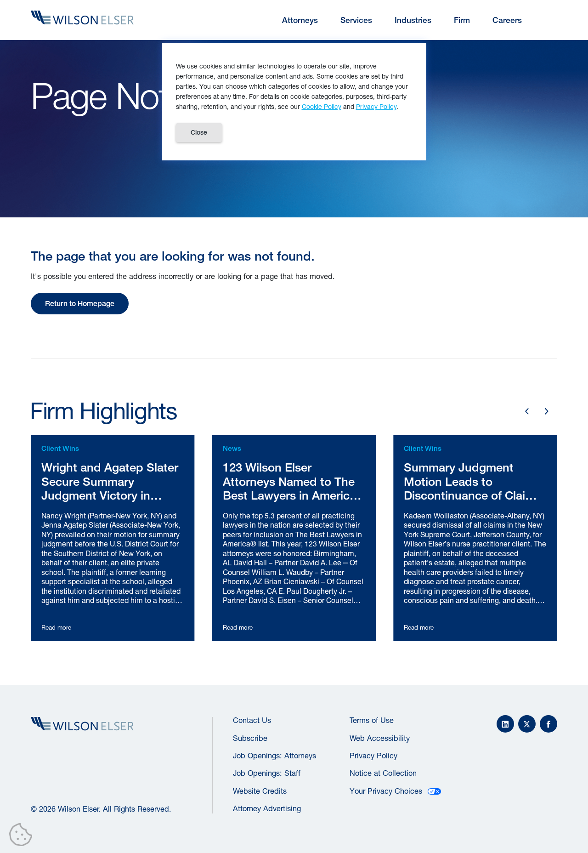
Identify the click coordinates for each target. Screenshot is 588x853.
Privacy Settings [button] (23, 836)
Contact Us (252, 720)
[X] (527, 724)
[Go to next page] (547, 411)
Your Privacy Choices (386, 791)
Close (199, 132)
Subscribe (250, 738)
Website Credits (260, 791)
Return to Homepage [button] (79, 303)
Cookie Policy (321, 106)
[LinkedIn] (505, 724)
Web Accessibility (380, 738)
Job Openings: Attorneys (274, 755)
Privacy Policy (373, 755)
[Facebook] (548, 724)
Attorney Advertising (267, 808)
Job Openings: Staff (266, 773)
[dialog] (294, 101)
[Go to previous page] (527, 411)
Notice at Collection (383, 773)
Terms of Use (372, 720)
